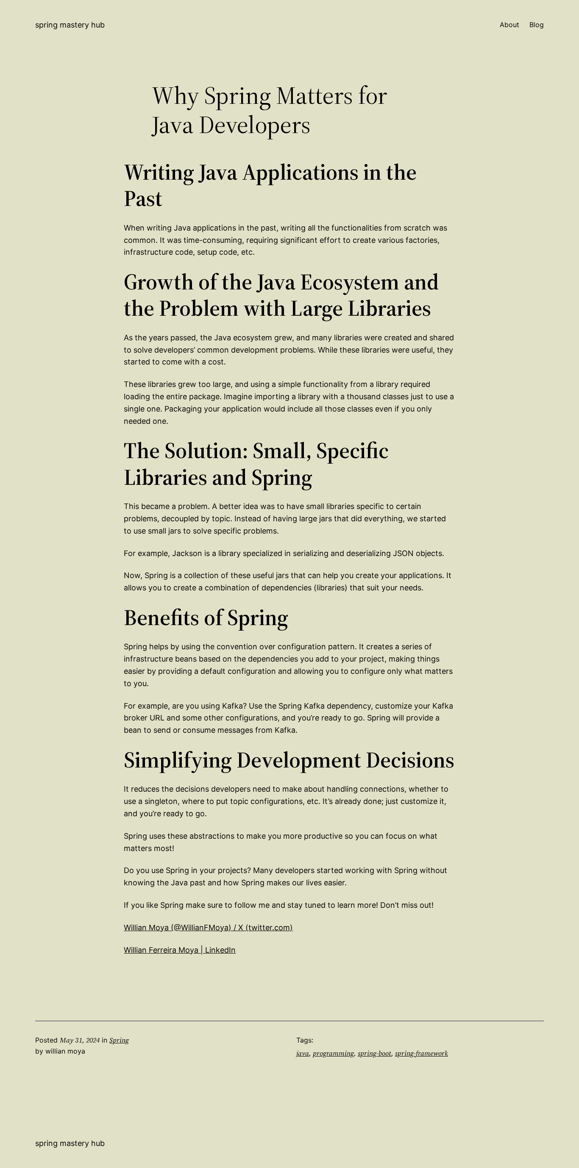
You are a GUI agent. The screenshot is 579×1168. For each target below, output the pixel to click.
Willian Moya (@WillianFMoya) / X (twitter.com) (208, 927)
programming (333, 1053)
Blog (536, 24)
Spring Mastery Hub (70, 24)
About (509, 24)
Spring (119, 1040)
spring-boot (374, 1053)
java (302, 1053)
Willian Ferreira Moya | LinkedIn (180, 950)
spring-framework (421, 1053)
